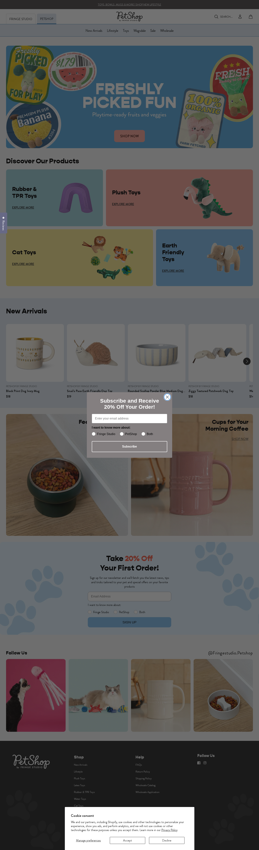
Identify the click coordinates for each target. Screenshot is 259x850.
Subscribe (129, 446)
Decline (166, 840)
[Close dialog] (167, 397)
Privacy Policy (169, 830)
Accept (127, 840)
